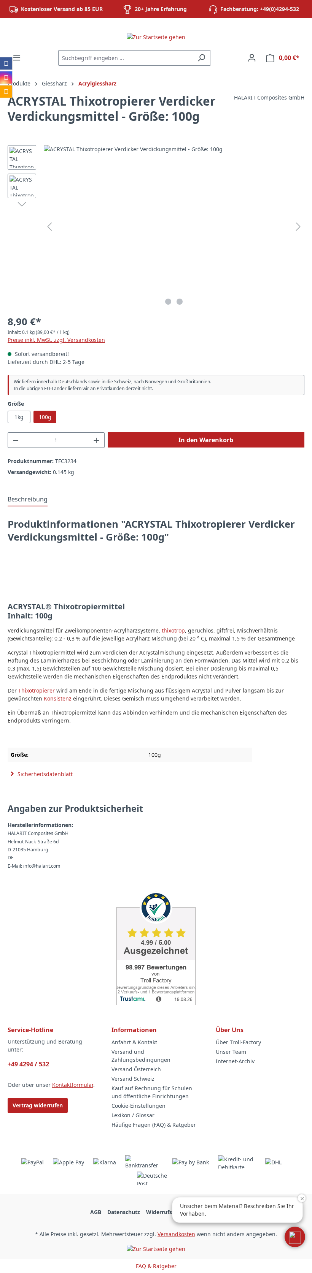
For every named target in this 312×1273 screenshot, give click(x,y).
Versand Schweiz (132, 1078)
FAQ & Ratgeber (156, 1266)
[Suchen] (201, 58)
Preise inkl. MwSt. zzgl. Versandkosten (56, 339)
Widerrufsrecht (166, 1212)
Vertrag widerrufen (38, 1105)
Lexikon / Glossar (132, 1115)
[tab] (28, 499)
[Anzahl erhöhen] (97, 440)
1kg (19, 417)
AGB (95, 1212)
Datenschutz (123, 1212)
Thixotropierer (36, 690)
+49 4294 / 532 (28, 1064)
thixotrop (173, 630)
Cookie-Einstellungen (138, 1105)
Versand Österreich (136, 1069)
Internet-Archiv (235, 1061)
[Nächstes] (298, 226)
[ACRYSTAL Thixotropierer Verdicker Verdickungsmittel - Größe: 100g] (174, 226)
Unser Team (231, 1051)
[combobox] (125, 58)
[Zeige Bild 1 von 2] (168, 302)
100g (45, 417)
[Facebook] (6, 63)
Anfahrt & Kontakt (134, 1042)
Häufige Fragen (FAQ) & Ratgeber (153, 1124)
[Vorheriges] (49, 226)
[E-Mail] (6, 91)
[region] (156, 226)
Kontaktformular (72, 1084)
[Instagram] (6, 77)
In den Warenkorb (205, 440)
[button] (295, 1237)
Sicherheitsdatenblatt (44, 774)
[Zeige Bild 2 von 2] (180, 302)
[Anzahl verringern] (16, 440)
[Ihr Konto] (252, 57)
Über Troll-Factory (238, 1042)
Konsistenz (58, 698)
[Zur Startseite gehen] (156, 36)
